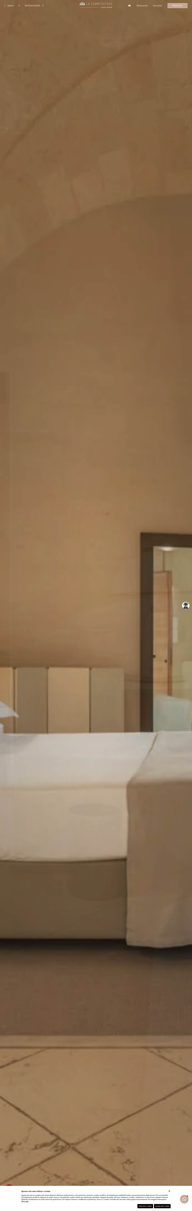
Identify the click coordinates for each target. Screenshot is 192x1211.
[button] (184, 1199)
